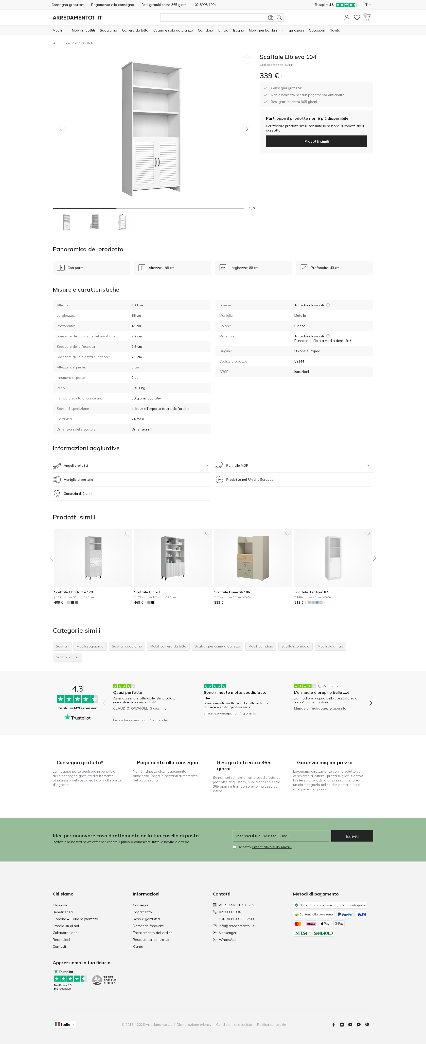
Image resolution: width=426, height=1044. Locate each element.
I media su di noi (66, 926)
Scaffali (87, 43)
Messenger (227, 932)
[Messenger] (360, 1024)
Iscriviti (352, 836)
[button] (347, 17)
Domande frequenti (148, 926)
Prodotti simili (316, 141)
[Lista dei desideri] (357, 17)
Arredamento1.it (65, 43)
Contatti (59, 946)
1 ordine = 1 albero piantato (75, 919)
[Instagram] (344, 1024)
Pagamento (142, 912)
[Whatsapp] (369, 1024)
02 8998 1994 (230, 912)
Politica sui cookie (271, 1024)
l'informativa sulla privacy (272, 847)
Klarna (138, 946)
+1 (325, 602)
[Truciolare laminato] (328, 305)
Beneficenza (63, 912)
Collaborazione (65, 932)
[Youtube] (352, 1024)
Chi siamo (60, 905)
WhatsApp (227, 939)
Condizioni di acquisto (234, 1024)
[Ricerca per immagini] (270, 17)
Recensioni (61, 939)
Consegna (141, 905)
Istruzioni (301, 371)
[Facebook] (335, 1024)
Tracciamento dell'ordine (153, 932)
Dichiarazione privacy (194, 1024)
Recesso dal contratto (151, 939)
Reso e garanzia (146, 919)
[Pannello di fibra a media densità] (350, 340)
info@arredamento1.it (236, 926)
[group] (147, 699)
